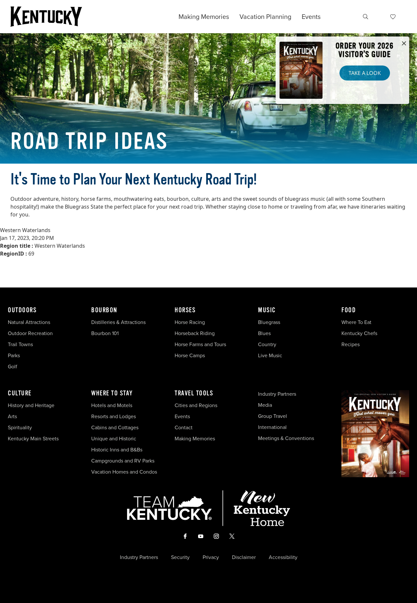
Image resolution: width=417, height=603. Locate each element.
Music (267, 310)
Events (311, 17)
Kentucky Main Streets (33, 438)
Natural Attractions (29, 322)
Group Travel (272, 416)
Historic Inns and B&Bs (116, 449)
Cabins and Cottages (114, 427)
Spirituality (20, 427)
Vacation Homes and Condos (124, 472)
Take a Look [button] (365, 73)
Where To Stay (112, 393)
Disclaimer (244, 557)
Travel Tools (194, 393)
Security (180, 557)
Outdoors (22, 310)
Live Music (270, 355)
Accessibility (283, 557)
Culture (20, 393)
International (272, 427)
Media (265, 405)
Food (348, 310)
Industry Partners (277, 394)
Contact (184, 427)
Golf (12, 366)
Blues (264, 333)
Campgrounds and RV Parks (122, 460)
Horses (185, 310)
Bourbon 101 (105, 333)
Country (267, 344)
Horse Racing (190, 322)
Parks (14, 355)
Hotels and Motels (111, 405)
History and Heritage (32, 405)
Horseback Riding (195, 333)
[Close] (404, 43)
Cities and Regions (196, 405)
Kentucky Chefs (359, 333)
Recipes (351, 344)
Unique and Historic (113, 438)
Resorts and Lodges (113, 416)
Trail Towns (20, 344)
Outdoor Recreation (30, 333)
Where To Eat (356, 322)
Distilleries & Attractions (118, 322)
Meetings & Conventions (286, 438)
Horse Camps (190, 355)
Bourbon (104, 310)
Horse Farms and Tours (200, 344)
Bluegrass (269, 322)
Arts (12, 416)
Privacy (211, 557)
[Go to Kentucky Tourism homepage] (46, 17)
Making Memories (204, 16)
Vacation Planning (265, 17)
